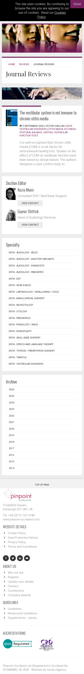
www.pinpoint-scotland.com (21, 519)
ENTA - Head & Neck (20, 285)
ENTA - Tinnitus (17, 357)
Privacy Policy (17, 542)
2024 (11, 402)
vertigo (48, 132)
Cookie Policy (17, 533)
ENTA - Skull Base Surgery (24, 337)
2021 (11, 422)
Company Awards (19, 595)
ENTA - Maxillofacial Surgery (27, 298)
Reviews (24, 64)
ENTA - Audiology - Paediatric (26, 272)
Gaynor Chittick (28, 211)
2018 (11, 442)
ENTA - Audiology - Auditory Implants (31, 259)
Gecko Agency (56, 669)
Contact (13, 586)
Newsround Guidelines (22, 613)
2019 (11, 435)
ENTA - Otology (18, 311)
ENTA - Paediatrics (19, 318)
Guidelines (14, 609)
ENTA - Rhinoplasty (20, 331)
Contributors (16, 590)
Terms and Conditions (22, 546)
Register (13, 577)
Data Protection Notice (23, 537)
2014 (11, 468)
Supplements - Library (22, 618)
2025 (11, 396)
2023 (11, 409)
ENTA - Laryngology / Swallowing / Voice (34, 292)
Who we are (15, 572)
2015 (11, 461)
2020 (11, 428)
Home (11, 64)
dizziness (70, 129)
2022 (11, 415)
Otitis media (55, 129)
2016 (11, 455)
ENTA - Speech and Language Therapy (31, 344)
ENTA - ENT (15, 278)
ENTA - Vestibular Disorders (26, 364)
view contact (30, 203)
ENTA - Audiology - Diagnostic (27, 265)
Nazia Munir (26, 190)
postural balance (31, 132)
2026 (11, 389)
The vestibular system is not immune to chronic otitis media (48, 115)
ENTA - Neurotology (21, 305)
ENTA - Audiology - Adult (23, 252)
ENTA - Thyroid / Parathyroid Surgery (32, 350)
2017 (11, 448)
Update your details (21, 581)
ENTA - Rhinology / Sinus (23, 324)
